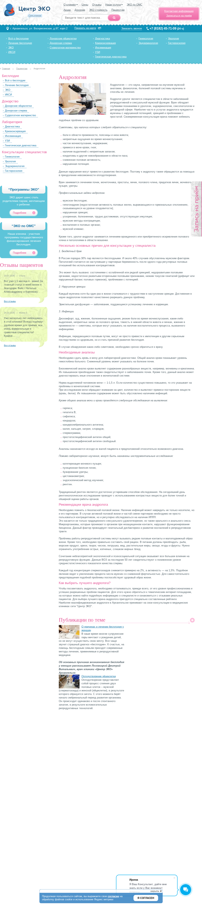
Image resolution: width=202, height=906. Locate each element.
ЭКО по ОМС (134, 4)
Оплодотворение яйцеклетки (98, 676)
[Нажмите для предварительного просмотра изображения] (82, 113)
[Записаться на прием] (196, 209)
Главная (6, 68)
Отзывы (96, 4)
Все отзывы (10, 301)
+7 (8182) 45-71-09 (163, 28)
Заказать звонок (131, 28)
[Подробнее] (25, 212)
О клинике (70, 4)
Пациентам (117, 9)
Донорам (80, 9)
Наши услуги (113, 4)
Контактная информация (179, 11)
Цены (85, 4)
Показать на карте (85, 28)
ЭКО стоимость (98, 9)
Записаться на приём (179, 15)
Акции (67, 9)
